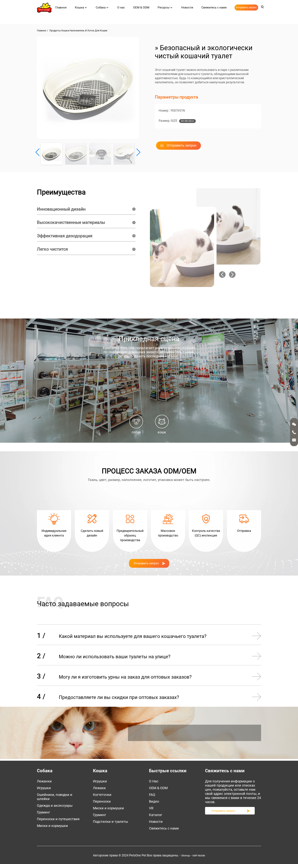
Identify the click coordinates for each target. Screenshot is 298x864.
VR (151, 808)
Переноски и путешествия (58, 819)
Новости (187, 7)
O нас (121, 7)
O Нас (153, 781)
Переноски (102, 801)
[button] (138, 152)
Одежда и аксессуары (55, 805)
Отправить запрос (246, 7)
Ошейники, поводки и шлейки (54, 797)
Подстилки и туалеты (110, 822)
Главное (61, 7)
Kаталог (155, 815)
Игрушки (44, 788)
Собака (101, 7)
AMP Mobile (198, 855)
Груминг (43, 812)
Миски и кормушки (52, 826)
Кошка (79, 7)
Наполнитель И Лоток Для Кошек (88, 30)
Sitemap (185, 855)
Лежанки (44, 781)
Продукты (55, 30)
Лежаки (99, 788)
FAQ (152, 795)
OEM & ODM (141, 7)
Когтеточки (102, 795)
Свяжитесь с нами (214, 7)
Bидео (154, 801)
